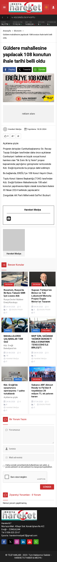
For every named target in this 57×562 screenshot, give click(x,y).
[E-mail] (9, 219)
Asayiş (8, 379)
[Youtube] (29, 541)
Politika (46, 330)
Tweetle (27, 69)
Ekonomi (17, 31)
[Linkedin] (23, 541)
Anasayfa (7, 31)
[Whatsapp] (36, 541)
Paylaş (12, 69)
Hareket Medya (14, 129)
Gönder (42, 69)
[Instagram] (16, 541)
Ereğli (8, 330)
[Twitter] (10, 541)
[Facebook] (3, 541)
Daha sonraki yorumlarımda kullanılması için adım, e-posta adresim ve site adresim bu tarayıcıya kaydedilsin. (29, 466)
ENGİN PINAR (17, 310)
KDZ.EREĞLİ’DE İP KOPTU (25, 17)
